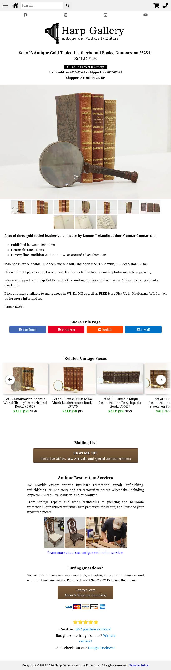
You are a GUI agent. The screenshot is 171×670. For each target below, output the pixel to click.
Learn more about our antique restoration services (85, 552)
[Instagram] (106, 15)
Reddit (106, 329)
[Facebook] (25, 15)
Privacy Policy (139, 665)
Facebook (29, 329)
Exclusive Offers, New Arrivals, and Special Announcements (85, 455)
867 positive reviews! (93, 629)
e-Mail (145, 329)
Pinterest (68, 329)
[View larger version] (85, 141)
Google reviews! (101, 647)
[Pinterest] (65, 15)
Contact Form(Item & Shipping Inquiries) (85, 592)
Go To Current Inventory (88, 67)
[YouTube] (146, 15)
